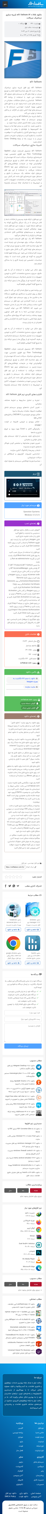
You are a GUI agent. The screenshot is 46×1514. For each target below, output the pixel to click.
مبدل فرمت (39, 1437)
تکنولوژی (19, 1484)
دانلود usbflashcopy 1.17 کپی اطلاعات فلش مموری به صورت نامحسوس (21, 1305)
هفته (36, 1190)
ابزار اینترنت (39, 1450)
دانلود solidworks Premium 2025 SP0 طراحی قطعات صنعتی (21, 1344)
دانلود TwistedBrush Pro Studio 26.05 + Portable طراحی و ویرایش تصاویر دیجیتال (20, 1336)
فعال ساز (19, 1450)
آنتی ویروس (18, 1475)
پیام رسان (40, 1475)
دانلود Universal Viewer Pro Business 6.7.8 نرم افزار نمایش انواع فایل (21, 1351)
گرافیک (20, 1470)
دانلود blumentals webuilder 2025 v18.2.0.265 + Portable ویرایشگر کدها (21, 1328)
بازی (21, 1441)
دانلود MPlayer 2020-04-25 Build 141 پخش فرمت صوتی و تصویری (20, 1321)
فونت (21, 1446)
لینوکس (40, 1466)
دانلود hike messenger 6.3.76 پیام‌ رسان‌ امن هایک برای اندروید (20, 1105)
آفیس (20, 1428)
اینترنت (41, 1441)
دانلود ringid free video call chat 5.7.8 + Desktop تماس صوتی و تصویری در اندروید (20, 1098)
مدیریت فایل (39, 1479)
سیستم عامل (38, 1462)
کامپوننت (19, 1466)
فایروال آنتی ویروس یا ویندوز (21, 622)
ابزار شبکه (40, 1446)
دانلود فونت (23, 1496)
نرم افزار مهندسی (33, 863)
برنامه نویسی (18, 1432)
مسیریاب (40, 1484)
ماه (23, 1190)
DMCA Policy (10, 1496)
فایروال (20, 1479)
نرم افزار (23, 863)
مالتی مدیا (40, 1432)
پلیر (42, 1470)
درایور (21, 1462)
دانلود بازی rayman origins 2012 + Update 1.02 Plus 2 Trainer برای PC (20, 1313)
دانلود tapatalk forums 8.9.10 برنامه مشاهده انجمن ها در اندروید (22, 1082)
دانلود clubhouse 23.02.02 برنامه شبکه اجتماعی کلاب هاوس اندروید (21, 1113)
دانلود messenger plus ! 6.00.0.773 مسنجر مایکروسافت (19, 1075)
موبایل (20, 1437)
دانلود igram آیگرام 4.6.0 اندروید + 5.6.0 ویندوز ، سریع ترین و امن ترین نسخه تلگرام (24, 1090)
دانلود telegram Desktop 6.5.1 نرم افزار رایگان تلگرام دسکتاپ (21, 1067)
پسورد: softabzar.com (28, 662)
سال (10, 1190)
